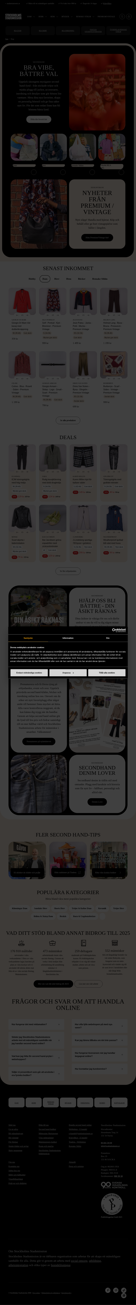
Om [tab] (107, 638)
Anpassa (66, 672)
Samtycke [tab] (28, 638)
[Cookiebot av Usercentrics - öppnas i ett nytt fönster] (114, 630)
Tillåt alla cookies (107, 672)
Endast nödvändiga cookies (29, 672)
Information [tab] (68, 638)
